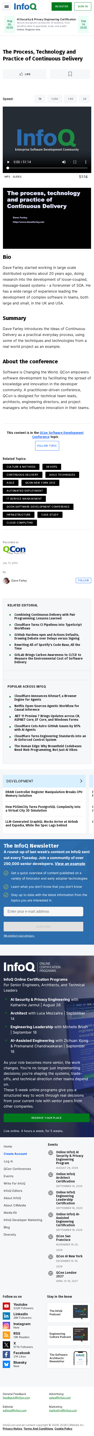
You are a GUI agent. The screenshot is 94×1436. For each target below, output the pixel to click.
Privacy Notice (12, 1428)
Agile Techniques (62, 474)
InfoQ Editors (13, 1190)
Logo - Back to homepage (25, 6)
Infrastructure (19, 514)
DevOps (51, 466)
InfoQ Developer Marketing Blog (23, 1223)
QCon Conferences (17, 1169)
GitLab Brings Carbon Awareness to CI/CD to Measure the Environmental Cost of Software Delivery (48, 658)
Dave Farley (19, 580)
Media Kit (10, 1212)
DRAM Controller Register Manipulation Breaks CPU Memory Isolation (43, 794)
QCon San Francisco (63, 1238)
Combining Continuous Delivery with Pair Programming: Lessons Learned (44, 616)
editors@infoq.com (14, 1410)
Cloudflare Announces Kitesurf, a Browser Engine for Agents (45, 698)
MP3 (7, 176)
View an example (70, 863)
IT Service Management (24, 498)
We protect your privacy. (19, 935)
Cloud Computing (20, 522)
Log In (8, 1161)
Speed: (8, 99)
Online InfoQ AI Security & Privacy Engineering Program (69, 1157)
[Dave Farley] (6, 580)
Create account (15, 1154)
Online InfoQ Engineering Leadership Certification (65, 1198)
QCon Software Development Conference (38, 506)
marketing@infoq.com (63, 1410)
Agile (11, 482)
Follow (83, 580)
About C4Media (15, 1205)
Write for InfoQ (14, 1183)
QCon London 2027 (66, 1274)
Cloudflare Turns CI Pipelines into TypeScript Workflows (48, 626)
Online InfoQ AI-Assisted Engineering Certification (68, 1220)
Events (8, 1176)
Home (8, 1146)
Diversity (10, 1234)
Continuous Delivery (23, 474)
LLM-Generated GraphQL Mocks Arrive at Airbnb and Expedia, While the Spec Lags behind (41, 823)
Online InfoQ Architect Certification (65, 1177)
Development (20, 781)
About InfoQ (12, 1198)
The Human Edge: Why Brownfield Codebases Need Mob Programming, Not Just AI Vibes (47, 748)
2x (84, 98)
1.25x (54, 98)
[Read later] (70, 74)
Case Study (50, 514)
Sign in (83, 6)
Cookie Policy (63, 1428)
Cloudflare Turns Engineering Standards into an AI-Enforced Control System (50, 738)
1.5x (70, 98)
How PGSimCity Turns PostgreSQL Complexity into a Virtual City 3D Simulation (43, 808)
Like (28, 74)
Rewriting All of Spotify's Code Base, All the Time (47, 646)
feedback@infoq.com (16, 1397)
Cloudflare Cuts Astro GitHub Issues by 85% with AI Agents (47, 728)
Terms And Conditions (38, 1428)
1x (40, 98)
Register (61, 6)
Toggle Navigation (6, 6)
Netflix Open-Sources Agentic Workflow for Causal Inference (46, 708)
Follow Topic (47, 445)
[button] (43, 926)
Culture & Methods (21, 466)
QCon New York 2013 (40, 482)
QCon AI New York (69, 1256)
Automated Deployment (25, 490)
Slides (17, 176)
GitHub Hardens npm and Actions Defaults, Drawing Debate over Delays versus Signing (46, 636)
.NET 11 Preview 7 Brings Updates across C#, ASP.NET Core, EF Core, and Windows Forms (47, 718)
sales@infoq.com (60, 1397)
